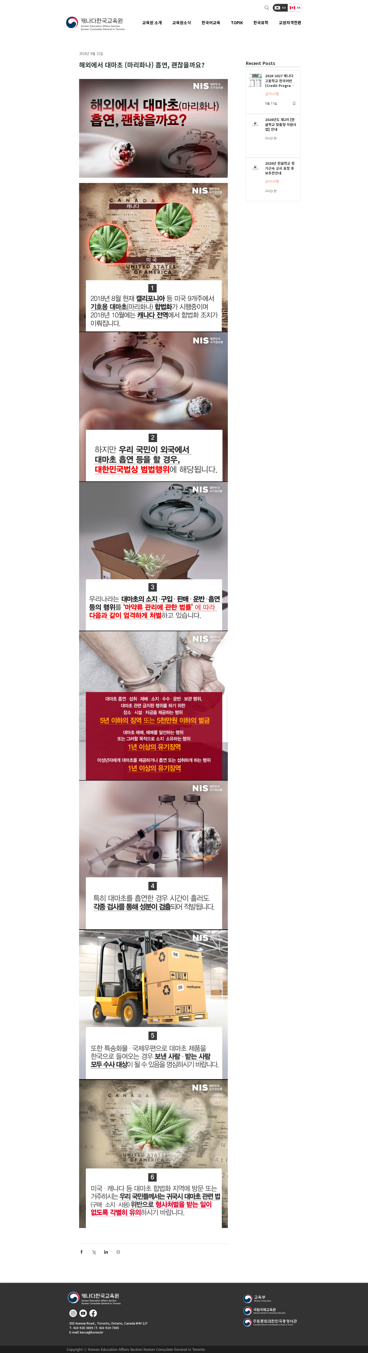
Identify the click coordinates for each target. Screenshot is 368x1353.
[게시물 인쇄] (118, 1252)
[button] (182, 22)
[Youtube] (83, 1313)
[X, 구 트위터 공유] (93, 1252)
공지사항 (272, 93)
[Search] (266, 7)
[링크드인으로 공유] (106, 1252)
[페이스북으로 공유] (81, 1252)
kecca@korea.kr (91, 1332)
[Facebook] (93, 1313)
